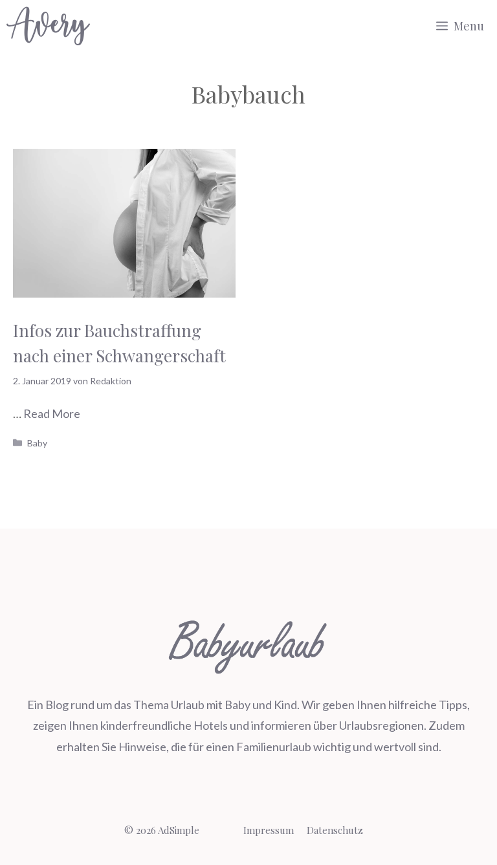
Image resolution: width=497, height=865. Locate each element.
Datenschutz (335, 830)
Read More (51, 413)
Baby (37, 442)
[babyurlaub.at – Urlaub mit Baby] (48, 26)
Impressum (268, 830)
